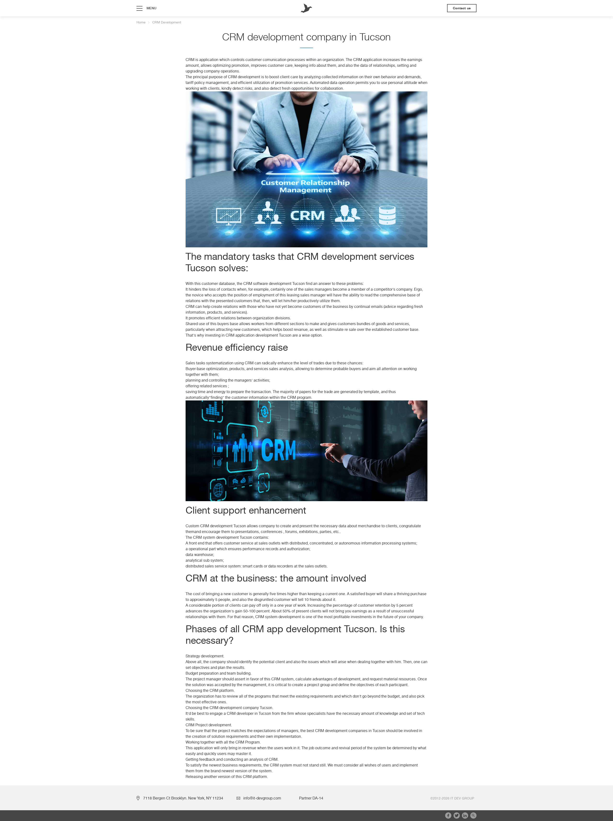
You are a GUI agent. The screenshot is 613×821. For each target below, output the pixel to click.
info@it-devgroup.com (262, 798)
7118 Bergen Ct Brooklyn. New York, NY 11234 (183, 798)
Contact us (462, 8)
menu (151, 8)
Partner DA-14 (311, 798)
